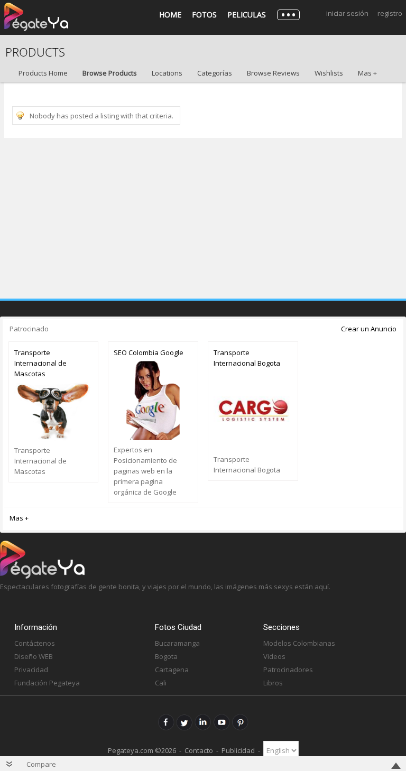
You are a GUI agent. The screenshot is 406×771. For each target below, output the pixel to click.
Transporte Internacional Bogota (247, 358)
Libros (273, 683)
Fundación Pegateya (47, 683)
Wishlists (329, 73)
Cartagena (172, 669)
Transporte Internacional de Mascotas (40, 363)
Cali (161, 683)
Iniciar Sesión (347, 13)
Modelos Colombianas (299, 643)
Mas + (367, 73)
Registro (389, 13)
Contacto (198, 750)
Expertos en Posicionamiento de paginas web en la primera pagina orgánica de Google (145, 471)
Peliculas (246, 15)
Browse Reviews (273, 73)
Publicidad (238, 750)
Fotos (204, 15)
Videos (274, 656)
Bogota (166, 656)
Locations (167, 73)
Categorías (214, 73)
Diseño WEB (33, 656)
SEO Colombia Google (148, 352)
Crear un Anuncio (368, 328)
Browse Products (109, 73)
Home (170, 15)
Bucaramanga (177, 643)
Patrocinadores (288, 669)
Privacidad (31, 669)
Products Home (43, 73)
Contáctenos (34, 643)
